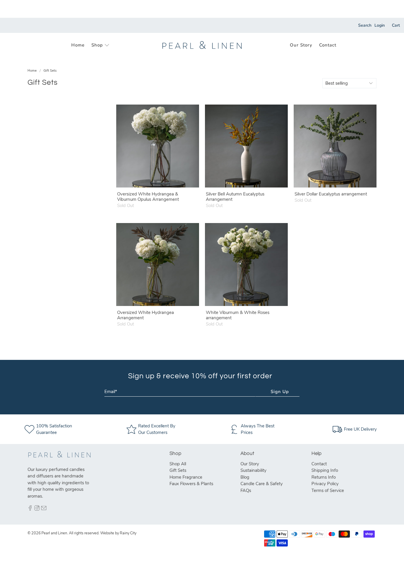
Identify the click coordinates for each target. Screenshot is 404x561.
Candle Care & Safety (261, 484)
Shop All (177, 464)
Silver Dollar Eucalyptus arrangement (331, 194)
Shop (97, 45)
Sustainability (253, 470)
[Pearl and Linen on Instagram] (37, 509)
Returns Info (323, 477)
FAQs (245, 490)
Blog (244, 477)
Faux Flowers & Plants (191, 484)
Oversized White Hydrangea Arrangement (145, 315)
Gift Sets (49, 70)
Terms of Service (327, 490)
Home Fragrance (185, 477)
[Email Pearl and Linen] (43, 509)
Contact (327, 45)
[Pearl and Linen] (202, 45)
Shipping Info (324, 470)
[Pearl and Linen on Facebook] (30, 509)
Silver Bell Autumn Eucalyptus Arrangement (235, 196)
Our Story (301, 45)
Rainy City (128, 533)
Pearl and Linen (54, 533)
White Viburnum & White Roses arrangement (237, 315)
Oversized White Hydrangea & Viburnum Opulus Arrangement (148, 196)
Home (78, 45)
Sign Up (280, 392)
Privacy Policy (325, 484)
